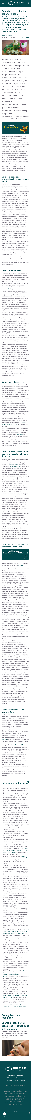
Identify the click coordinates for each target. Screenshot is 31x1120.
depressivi (9, 424)
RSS (21, 1104)
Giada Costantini (7, 35)
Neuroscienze (20, 1078)
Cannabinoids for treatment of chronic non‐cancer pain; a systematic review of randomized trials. (16, 931)
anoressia (4, 739)
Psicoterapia (10, 1078)
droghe (10, 289)
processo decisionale (15, 466)
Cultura (16, 1080)
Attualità (23, 1080)
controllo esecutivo (13, 465)
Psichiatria (9, 1080)
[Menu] (3, 3)
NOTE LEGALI (7, 1103)
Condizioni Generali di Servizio (18, 1103)
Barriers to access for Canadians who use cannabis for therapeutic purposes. (16, 850)
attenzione (21, 565)
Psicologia (20, 1075)
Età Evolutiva (11, 1075)
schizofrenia (20, 434)
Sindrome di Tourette (21, 745)
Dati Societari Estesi (14, 1104)
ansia (15, 424)
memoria (4, 567)
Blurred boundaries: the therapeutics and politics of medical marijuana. (15, 858)
